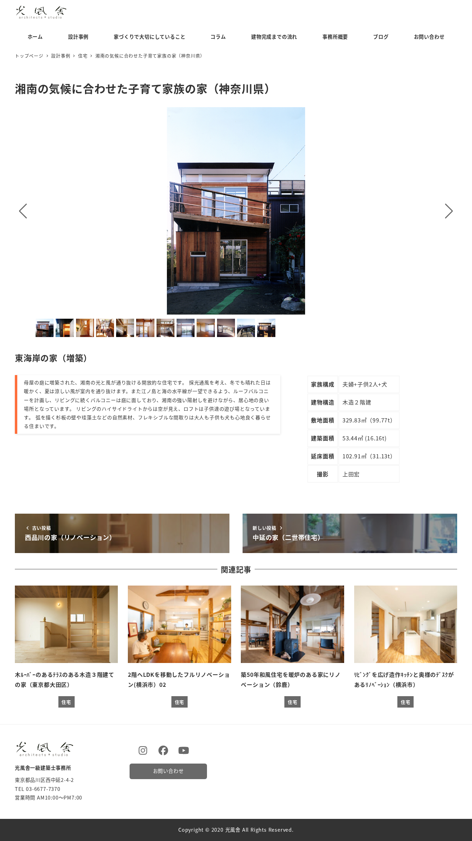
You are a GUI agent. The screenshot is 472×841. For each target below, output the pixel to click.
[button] (23, 210)
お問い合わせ (168, 770)
